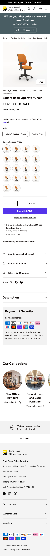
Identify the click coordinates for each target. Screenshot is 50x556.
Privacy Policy (15, 550)
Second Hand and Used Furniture (35, 397)
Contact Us (26, 550)
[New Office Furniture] (12, 380)
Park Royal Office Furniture (14, 91)
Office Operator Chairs (17, 38)
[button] (40, 9)
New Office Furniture (12, 395)
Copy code (30, 30)
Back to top (25, 438)
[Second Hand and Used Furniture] (35, 380)
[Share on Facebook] (16, 282)
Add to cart (33, 203)
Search (5, 550)
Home (5, 38)
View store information (15, 234)
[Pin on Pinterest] (21, 282)
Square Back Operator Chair (37, 38)
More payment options (25, 217)
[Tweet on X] (11, 282)
